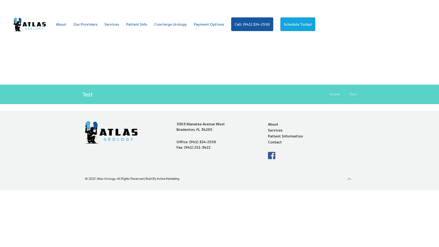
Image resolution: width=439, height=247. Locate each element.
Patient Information (285, 136)
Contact (275, 142)
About (273, 124)
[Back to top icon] (349, 179)
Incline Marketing (168, 179)
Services (275, 130)
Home (335, 94)
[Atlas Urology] (30, 24)
